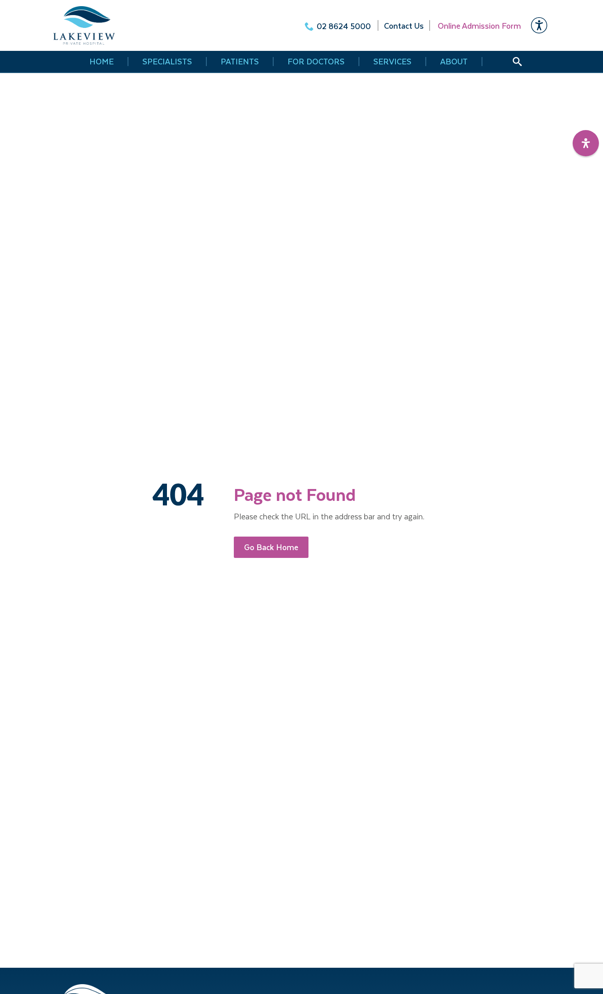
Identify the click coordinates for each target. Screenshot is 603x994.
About (454, 61)
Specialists (167, 61)
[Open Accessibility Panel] (586, 143)
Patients (240, 61)
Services (392, 61)
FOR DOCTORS (316, 61)
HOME (101, 61)
